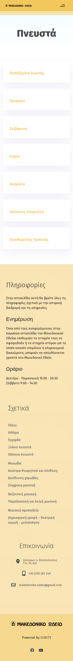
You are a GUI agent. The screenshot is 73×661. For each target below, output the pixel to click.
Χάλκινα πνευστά (20, 454)
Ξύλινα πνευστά (19, 447)
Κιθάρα (13, 433)
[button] (62, 5)
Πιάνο (12, 425)
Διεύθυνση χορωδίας (23, 478)
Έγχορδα (14, 440)
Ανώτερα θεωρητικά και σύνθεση (32, 471)
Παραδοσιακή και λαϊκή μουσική (32, 501)
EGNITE (45, 638)
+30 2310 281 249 (40, 573)
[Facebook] (32, 650)
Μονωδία (14, 463)
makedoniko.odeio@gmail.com (40, 585)
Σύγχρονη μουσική (21, 485)
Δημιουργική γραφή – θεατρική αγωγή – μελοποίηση (31, 520)
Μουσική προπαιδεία (23, 510)
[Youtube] (41, 650)
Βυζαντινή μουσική (22, 494)
